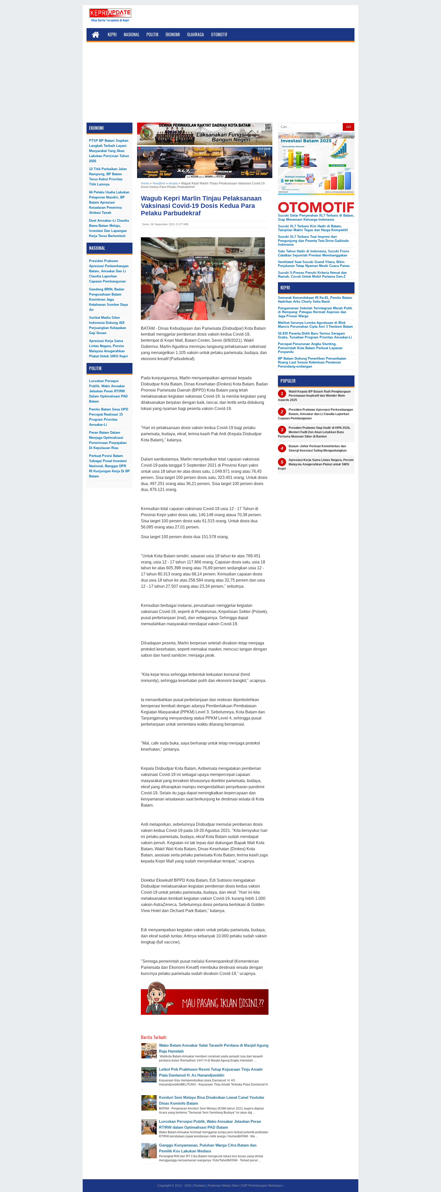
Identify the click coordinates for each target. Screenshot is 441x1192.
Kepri (112, 34)
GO (348, 127)
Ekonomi (173, 34)
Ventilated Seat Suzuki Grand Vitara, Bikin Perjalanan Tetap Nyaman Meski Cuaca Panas (314, 264)
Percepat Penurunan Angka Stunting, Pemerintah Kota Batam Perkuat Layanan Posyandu (310, 348)
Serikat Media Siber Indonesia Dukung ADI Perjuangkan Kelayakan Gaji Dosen (107, 325)
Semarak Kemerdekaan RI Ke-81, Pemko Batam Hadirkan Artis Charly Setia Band (315, 299)
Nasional (131, 34)
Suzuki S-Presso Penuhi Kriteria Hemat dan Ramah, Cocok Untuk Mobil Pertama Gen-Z (312, 274)
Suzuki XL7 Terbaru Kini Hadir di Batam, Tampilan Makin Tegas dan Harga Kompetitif (313, 228)
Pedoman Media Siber (223, 1185)
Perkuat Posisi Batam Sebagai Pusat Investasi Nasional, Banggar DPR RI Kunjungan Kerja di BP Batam (109, 466)
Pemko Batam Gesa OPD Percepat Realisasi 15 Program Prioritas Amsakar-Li (108, 417)
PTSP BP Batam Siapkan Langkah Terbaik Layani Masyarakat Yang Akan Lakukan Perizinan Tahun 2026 (109, 151)
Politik (152, 34)
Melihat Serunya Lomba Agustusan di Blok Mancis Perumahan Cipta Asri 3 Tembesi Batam (315, 324)
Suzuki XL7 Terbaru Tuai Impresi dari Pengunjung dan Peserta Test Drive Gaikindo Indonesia (313, 240)
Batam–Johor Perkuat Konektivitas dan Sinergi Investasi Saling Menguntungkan (318, 448)
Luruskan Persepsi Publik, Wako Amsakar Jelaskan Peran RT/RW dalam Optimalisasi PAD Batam (108, 391)
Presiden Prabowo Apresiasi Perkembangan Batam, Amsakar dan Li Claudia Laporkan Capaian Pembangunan (109, 271)
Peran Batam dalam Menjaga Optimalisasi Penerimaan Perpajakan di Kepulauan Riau (108, 440)
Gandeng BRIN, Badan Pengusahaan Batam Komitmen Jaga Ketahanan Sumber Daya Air (108, 299)
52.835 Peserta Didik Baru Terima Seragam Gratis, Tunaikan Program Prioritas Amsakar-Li (315, 335)
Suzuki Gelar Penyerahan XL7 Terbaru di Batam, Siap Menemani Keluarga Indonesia (316, 217)
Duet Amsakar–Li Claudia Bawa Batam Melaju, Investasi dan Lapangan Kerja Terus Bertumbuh (109, 228)
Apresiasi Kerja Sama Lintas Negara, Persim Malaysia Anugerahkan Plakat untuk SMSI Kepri (108, 348)
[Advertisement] (220, 84)
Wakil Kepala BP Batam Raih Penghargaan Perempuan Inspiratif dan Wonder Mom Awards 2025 (314, 396)
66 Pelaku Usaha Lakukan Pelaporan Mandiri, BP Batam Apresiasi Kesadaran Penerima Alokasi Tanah (109, 202)
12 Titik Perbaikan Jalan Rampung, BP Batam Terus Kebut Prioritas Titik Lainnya (108, 176)
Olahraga (195, 34)
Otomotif (219, 34)
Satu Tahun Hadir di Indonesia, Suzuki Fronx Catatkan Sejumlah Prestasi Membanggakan (313, 253)
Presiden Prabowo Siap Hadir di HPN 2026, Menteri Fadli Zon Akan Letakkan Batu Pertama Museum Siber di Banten (314, 432)
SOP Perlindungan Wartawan (261, 1185)
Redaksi (199, 1185)
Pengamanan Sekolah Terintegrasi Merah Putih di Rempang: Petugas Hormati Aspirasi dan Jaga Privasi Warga (315, 312)
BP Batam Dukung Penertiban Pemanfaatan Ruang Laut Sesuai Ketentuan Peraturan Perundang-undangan (312, 362)
